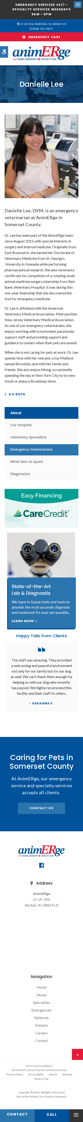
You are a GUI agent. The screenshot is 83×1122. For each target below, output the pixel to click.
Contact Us (41, 808)
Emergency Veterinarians (31, 449)
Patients (41, 1025)
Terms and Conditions (39, 1066)
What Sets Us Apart (26, 461)
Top (77, 1054)
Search (53, 1074)
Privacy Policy (14, 1074)
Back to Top (41, 1078)
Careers (41, 1033)
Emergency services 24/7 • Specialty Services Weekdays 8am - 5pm (41, 9)
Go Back (17, 394)
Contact (41, 1040)
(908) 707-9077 (42, 28)
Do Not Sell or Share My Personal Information (39, 1070)
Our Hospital (21, 425)
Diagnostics (20, 474)
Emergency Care (42, 37)
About (41, 995)
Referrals (41, 1017)
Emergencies (41, 1010)
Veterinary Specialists (28, 437)
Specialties (41, 1002)
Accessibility (36, 1074)
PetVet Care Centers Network (48, 1096)
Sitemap (67, 1074)
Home (42, 987)
